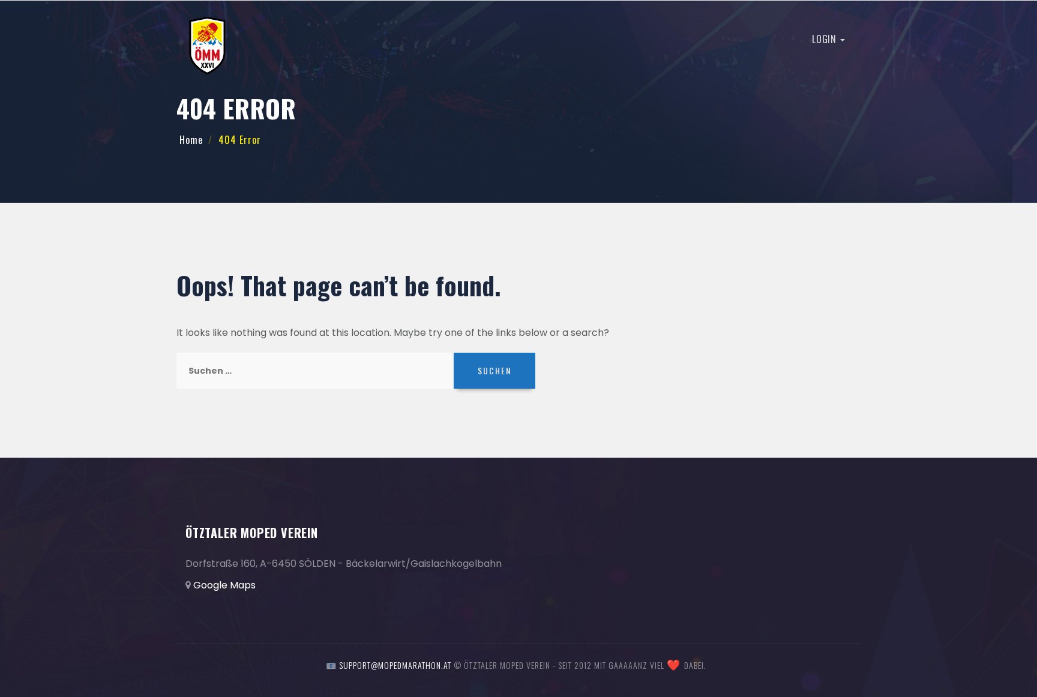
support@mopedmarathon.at (395, 665)
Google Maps (224, 585)
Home (191, 140)
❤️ (674, 665)
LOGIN (825, 39)
